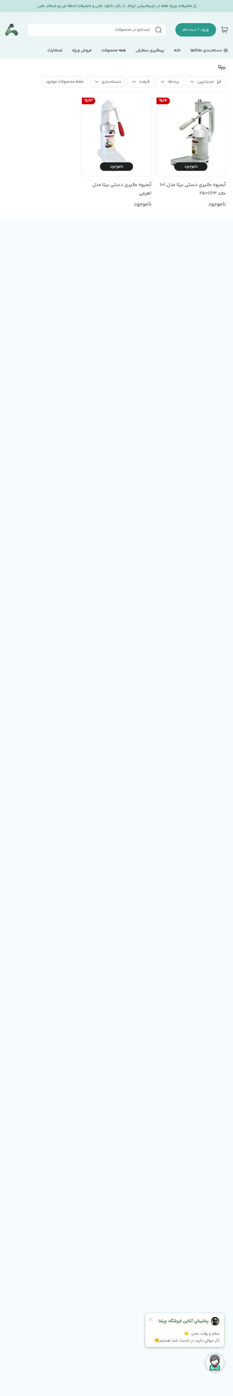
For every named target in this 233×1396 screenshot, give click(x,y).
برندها (173, 81)
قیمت (144, 81)
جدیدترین (206, 81)
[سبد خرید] (224, 29)
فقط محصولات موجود (64, 81)
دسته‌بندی (111, 81)
